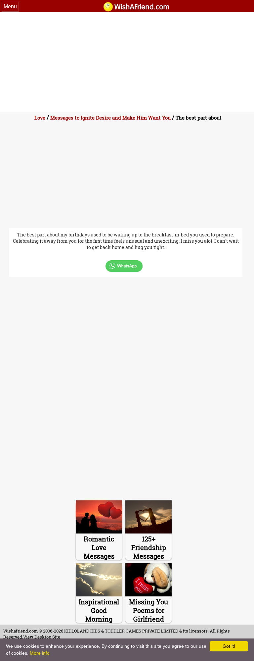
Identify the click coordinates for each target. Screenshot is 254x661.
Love (39, 117)
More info (40, 653)
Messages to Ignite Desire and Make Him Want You (110, 117)
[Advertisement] (127, 62)
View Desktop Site (41, 637)
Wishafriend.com (20, 631)
